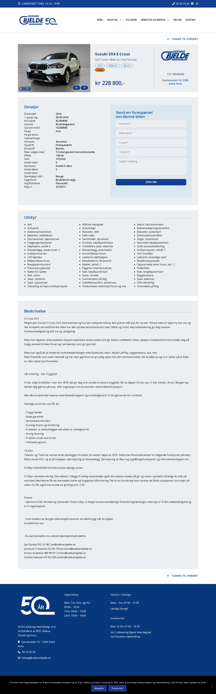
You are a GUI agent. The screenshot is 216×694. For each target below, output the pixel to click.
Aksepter (99, 688)
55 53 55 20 (182, 3)
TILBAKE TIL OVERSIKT (184, 39)
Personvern (117, 688)
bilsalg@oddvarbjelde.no (36, 658)
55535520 (178, 74)
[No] (212, 686)
